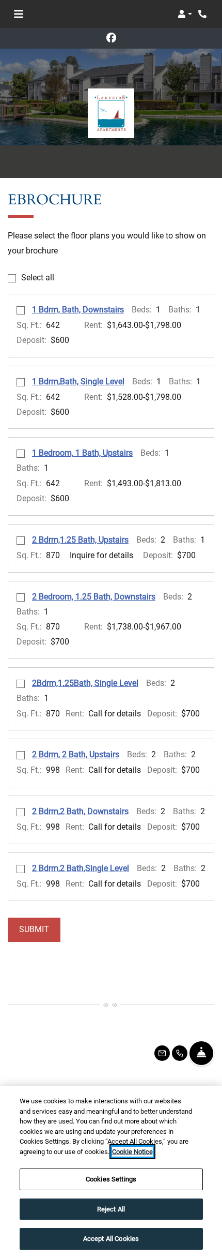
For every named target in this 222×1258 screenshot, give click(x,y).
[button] (185, 14)
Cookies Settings (111, 1179)
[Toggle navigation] (18, 14)
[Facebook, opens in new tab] (111, 38)
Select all (37, 277)
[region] (111, 1172)
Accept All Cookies (111, 1238)
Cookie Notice (132, 1152)
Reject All (111, 1209)
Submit (34, 929)
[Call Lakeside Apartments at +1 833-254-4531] (203, 14)
